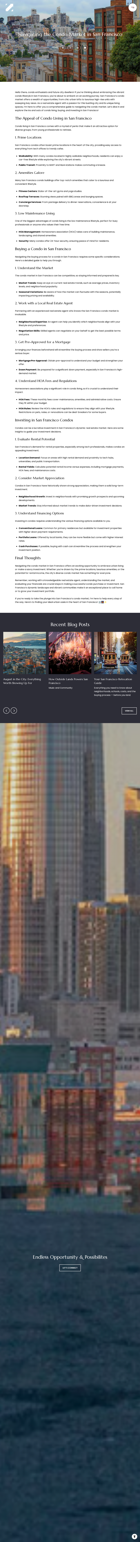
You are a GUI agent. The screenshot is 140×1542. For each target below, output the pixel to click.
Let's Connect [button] (70, 1267)
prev (6, 710)
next (14, 710)
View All (129, 710)
